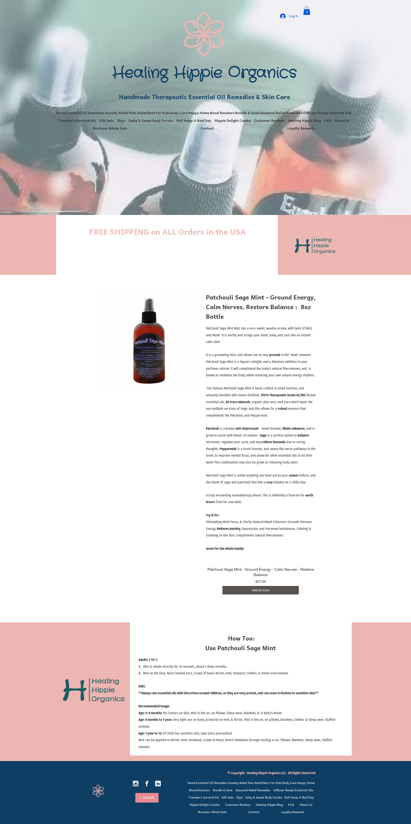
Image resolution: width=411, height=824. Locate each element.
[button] (306, 10)
